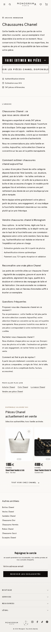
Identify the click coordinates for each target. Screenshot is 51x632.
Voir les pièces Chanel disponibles (25, 69)
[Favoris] (40, 4)
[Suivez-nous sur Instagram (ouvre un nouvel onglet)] (32, 623)
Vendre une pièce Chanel (12, 391)
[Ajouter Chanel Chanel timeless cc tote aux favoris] (29, 432)
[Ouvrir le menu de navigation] (4, 4)
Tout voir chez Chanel (24, 482)
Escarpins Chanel (9, 537)
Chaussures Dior (8, 520)
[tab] (18, 459)
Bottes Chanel (8, 507)
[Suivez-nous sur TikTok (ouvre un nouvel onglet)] (42, 623)
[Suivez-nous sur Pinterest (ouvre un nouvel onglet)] (47, 623)
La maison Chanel (38, 387)
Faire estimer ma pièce (23, 60)
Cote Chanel (23, 387)
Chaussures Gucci (9, 533)
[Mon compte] (35, 4)
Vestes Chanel (8, 512)
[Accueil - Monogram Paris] (25, 4)
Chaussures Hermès (10, 525)
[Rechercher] (10, 4)
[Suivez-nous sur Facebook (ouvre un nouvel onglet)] (37, 623)
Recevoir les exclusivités (25, 574)
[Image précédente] (10, 444)
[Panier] (46, 4)
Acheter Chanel (8, 387)
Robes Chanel (7, 529)
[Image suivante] (28, 444)
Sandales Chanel (9, 516)
